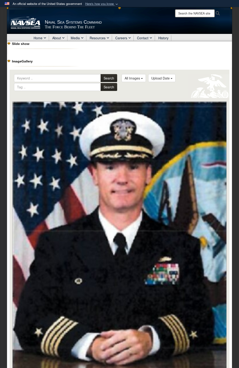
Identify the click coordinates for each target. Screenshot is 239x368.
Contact (142, 38)
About (56, 38)
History (163, 38)
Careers (121, 38)
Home (38, 38)
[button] (102, 3)
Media (75, 38)
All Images (133, 78)
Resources (97, 38)
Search (109, 78)
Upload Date (161, 78)
